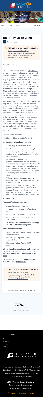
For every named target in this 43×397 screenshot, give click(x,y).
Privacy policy (17, 310)
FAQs (4, 347)
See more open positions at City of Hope (21, 290)
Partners (5, 344)
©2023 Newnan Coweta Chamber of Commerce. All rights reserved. (21, 383)
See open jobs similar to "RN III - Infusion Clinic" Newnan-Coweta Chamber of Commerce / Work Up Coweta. (21, 55)
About (4, 338)
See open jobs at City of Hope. (18, 51)
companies (10, 26)
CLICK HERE (21, 262)
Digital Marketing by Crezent (20, 388)
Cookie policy (26, 310)
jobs (2, 26)
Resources (5, 341)
